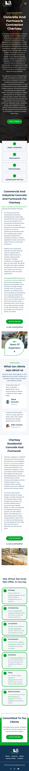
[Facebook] (10, 768)
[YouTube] (18, 768)
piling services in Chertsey (14, 677)
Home (3, 206)
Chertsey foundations (15, 628)
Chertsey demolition (16, 658)
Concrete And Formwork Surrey (16, 206)
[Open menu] (25, 3)
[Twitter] (14, 768)
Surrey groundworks (13, 463)
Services (15, 756)
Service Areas (11, 758)
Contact (20, 758)
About (21, 756)
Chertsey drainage (14, 595)
